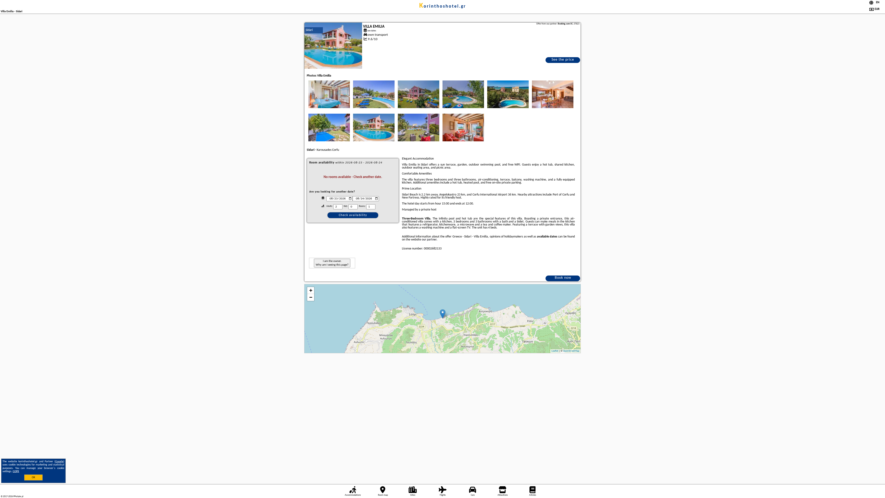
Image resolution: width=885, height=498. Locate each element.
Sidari (309, 30)
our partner (429, 239)
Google (59, 461)
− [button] (310, 297)
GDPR (16, 471)
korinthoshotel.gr (442, 6)
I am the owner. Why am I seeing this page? (332, 263)
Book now (563, 278)
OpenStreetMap (571, 351)
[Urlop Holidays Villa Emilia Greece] (329, 94)
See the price (563, 60)
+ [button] (310, 290)
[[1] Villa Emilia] (333, 46)
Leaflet (555, 351)
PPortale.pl (18, 496)
